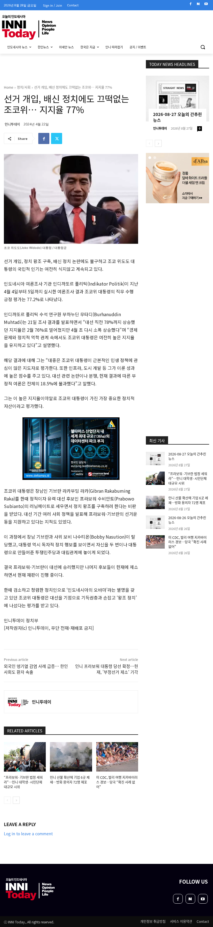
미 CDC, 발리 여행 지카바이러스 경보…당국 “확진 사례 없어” (117, 782)
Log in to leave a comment (28, 833)
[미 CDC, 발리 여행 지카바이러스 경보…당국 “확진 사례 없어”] (117, 757)
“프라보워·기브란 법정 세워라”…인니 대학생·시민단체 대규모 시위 (23, 782)
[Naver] (198, 4)
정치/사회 (24, 87)
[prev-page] (7, 800)
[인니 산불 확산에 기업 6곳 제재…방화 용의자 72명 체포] (71, 757)
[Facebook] (190, 4)
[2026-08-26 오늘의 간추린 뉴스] (155, 522)
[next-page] (16, 800)
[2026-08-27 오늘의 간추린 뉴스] (177, 99)
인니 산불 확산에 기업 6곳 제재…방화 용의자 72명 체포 (70, 779)
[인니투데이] (18, 702)
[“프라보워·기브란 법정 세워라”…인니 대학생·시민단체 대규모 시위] (25, 757)
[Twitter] (56, 138)
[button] (202, 47)
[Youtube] (206, 4)
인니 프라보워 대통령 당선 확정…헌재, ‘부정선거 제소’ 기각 (106, 669)
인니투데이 (12, 124)
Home (8, 87)
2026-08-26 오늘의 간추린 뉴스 (187, 520)
